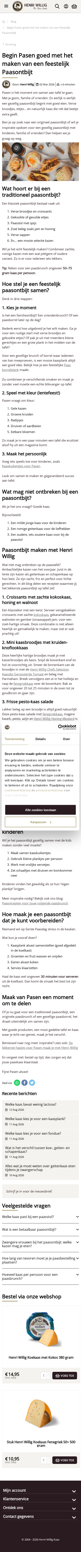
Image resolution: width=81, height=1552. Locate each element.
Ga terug (10, 44)
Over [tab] (66, 739)
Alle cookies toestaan (40, 809)
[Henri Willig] (3, 21)
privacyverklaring (49, 790)
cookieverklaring (18, 790)
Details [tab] (41, 739)
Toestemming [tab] (15, 739)
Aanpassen (38, 822)
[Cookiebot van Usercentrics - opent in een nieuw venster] (58, 727)
